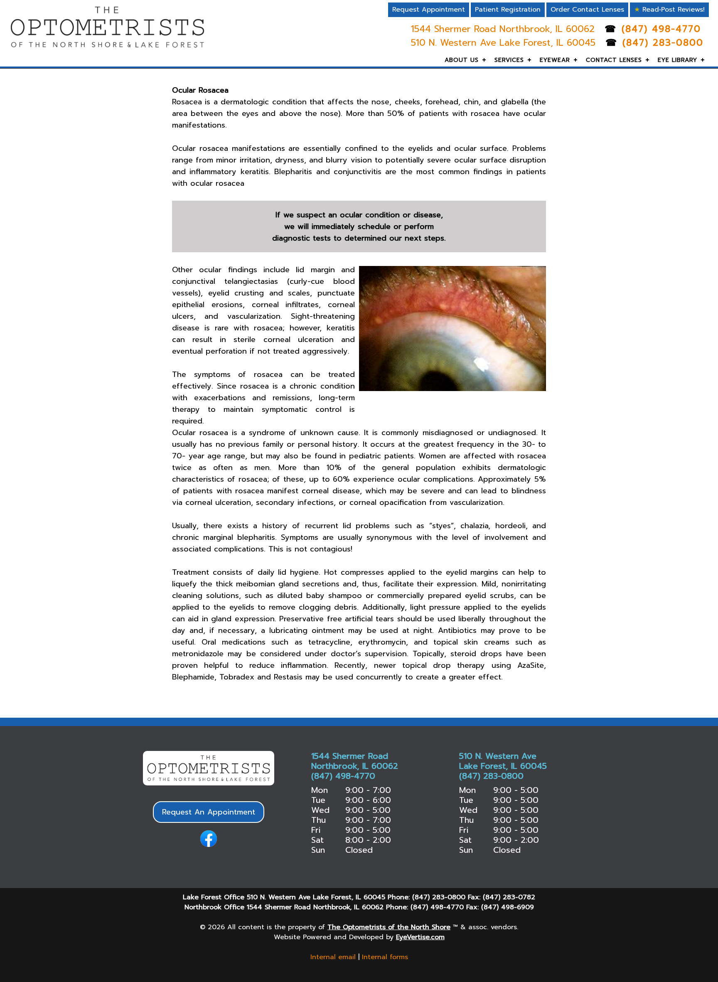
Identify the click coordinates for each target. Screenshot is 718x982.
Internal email (333, 957)
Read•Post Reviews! (669, 10)
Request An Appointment (208, 812)
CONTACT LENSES (614, 60)
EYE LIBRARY (677, 60)
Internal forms (385, 957)
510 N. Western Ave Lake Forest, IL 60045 (505, 42)
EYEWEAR (555, 60)
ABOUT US (462, 60)
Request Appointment (428, 10)
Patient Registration (508, 10)
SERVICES (509, 60)
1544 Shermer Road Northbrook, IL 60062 (504, 29)
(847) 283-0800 (662, 42)
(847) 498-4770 (661, 29)
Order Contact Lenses (587, 10)
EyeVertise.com (420, 937)
